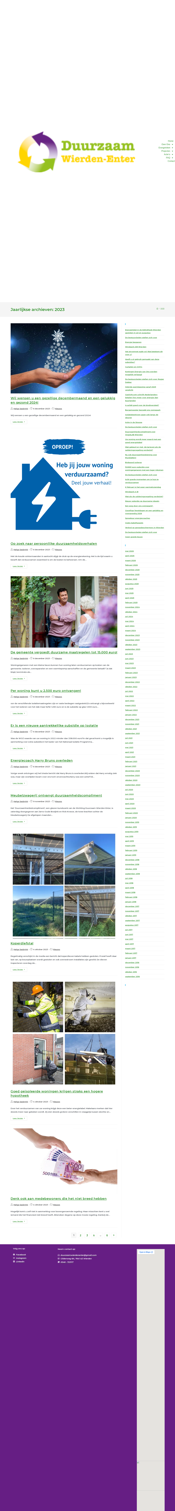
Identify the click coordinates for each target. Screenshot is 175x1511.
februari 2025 (131, 602)
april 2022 (129, 701)
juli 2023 (129, 654)
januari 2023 (131, 677)
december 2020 (132, 771)
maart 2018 (130, 892)
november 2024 (132, 607)
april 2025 (129, 598)
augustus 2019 (131, 832)
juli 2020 (129, 790)
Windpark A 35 (131, 492)
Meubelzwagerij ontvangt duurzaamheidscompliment (56, 795)
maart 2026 (130, 560)
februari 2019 (131, 850)
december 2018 (132, 860)
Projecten (165, 151)
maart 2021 (130, 757)
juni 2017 (129, 934)
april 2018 (129, 888)
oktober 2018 (131, 869)
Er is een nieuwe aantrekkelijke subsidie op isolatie (54, 725)
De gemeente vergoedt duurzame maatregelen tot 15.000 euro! (64, 652)
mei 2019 (129, 836)
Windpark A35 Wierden (135, 347)
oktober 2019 (131, 827)
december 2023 (132, 635)
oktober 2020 (131, 780)
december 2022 (132, 682)
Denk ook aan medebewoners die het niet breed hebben (59, 1198)
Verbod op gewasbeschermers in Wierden (144, 528)
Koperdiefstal (22, 943)
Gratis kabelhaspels (134, 523)
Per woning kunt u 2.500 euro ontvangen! (46, 691)
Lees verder (20, 421)
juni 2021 (129, 743)
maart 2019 (130, 846)
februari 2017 (131, 953)
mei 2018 (129, 883)
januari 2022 (131, 715)
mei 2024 (129, 621)
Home (170, 141)
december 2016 (132, 962)
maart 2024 (130, 630)
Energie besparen (133, 342)
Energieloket (164, 148)
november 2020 (132, 775)
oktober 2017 (131, 916)
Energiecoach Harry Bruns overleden (42, 760)
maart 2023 (130, 668)
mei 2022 (129, 696)
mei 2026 (129, 551)
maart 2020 (130, 808)
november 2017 (132, 911)
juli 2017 (128, 930)
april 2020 (129, 804)
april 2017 (129, 944)
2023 (162, 308)
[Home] (157, 308)
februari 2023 (131, 673)
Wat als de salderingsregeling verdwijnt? (144, 496)
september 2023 (132, 649)
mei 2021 (129, 747)
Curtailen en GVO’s (133, 367)
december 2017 (132, 906)
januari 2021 (130, 766)
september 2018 (132, 874)
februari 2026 (131, 565)
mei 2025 (129, 593)
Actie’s (167, 154)
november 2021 (132, 724)
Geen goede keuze (134, 537)
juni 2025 (129, 588)
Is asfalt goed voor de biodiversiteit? (142, 405)
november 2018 (132, 864)
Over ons (166, 144)
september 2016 (132, 976)
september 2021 (132, 733)
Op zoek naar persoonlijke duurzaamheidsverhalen (54, 543)
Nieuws (58, 409)
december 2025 (132, 570)
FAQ (168, 158)
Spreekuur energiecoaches (137, 518)
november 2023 (132, 640)
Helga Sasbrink (21, 409)
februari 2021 (131, 761)
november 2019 (132, 822)
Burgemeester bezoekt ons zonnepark (142, 410)
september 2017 (132, 920)
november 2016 (132, 967)
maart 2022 (130, 705)
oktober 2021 (131, 729)
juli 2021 (128, 738)
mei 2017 (129, 939)
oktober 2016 (131, 972)
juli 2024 (129, 616)
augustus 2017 (131, 925)
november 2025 (132, 574)
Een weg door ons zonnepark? (139, 506)
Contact (171, 161)
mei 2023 (129, 663)
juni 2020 (129, 794)
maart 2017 (130, 948)
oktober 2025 (131, 579)
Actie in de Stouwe (133, 422)
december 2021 (132, 719)
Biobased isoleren (133, 462)
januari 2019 (130, 855)
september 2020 (132, 785)
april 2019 (129, 841)
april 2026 (129, 556)
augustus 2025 (132, 584)
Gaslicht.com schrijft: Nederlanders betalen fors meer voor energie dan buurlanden (141, 398)
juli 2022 (129, 691)
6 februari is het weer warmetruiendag (143, 487)
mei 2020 (129, 799)
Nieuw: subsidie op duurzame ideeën (142, 501)
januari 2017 (130, 958)
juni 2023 (129, 659)
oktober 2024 (131, 612)
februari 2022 (131, 710)
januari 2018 (130, 902)
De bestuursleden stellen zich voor (141, 338)
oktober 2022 (131, 687)
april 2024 (129, 626)
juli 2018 (128, 878)
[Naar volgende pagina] (113, 1235)
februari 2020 (131, 813)
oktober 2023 (131, 645)
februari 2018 (131, 897)
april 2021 (129, 752)
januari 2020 (131, 818)
